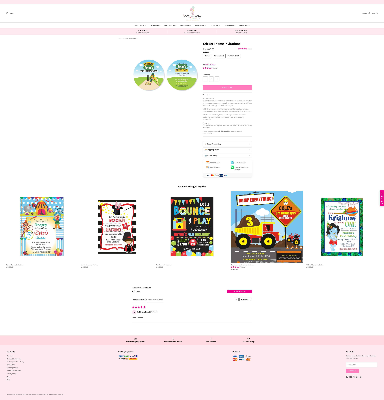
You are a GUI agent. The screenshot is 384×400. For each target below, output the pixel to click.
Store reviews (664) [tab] (155, 300)
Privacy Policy (11, 374)
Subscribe (352, 371)
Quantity (206, 75)
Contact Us (11, 365)
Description (207, 95)
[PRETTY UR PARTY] (192, 13)
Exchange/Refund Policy (15, 362)
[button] (207, 68)
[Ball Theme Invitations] (192, 227)
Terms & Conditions (14, 371)
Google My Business (14, 359)
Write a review (239, 291)
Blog (8, 377)
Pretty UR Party (210, 65)
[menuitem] (140, 25)
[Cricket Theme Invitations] (165, 75)
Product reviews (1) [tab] (140, 300)
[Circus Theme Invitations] (42, 227)
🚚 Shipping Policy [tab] (212, 150)
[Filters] (236, 299)
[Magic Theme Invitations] (117, 227)
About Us (10, 356)
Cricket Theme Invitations (130, 38)
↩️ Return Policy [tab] (211, 155)
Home (119, 38)
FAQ (8, 380)
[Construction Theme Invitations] (267, 227)
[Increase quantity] (217, 78)
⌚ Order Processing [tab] (213, 144)
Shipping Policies (12, 368)
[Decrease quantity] (205, 78)
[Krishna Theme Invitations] (342, 227)
